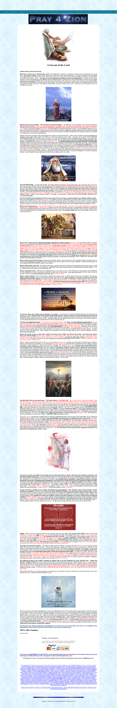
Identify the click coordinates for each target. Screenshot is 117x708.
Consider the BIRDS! (91, 669)
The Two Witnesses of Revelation (46, 668)
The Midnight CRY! (26, 665)
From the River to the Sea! (42, 667)
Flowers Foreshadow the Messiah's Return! (32, 681)
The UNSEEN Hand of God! (54, 673)
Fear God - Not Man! (60, 671)
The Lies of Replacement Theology (42, 676)
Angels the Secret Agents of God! (38, 680)
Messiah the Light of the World (72, 683)
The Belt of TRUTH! (62, 665)
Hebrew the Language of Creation (67, 682)
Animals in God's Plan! (90, 680)
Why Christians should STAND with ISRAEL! (41, 677)
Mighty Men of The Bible (76, 681)
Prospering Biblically (53, 680)
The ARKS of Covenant (62, 668)
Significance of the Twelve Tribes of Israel (86, 682)
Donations (31, 687)
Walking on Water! (25, 680)
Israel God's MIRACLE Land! (57, 667)
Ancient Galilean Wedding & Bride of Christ (43, 671)
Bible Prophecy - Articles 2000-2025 (64, 687)
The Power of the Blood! (79, 676)
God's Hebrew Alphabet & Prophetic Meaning (54, 674)
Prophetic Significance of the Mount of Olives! (37, 669)
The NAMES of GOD (59, 683)
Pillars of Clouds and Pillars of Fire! (61, 677)
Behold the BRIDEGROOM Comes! (77, 668)
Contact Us (37, 687)
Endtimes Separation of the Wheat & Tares (76, 671)
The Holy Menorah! (37, 674)
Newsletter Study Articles (80, 687)
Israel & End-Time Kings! (54, 672)
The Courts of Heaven (70, 667)
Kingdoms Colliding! (26, 671)
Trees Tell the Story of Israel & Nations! (71, 672)
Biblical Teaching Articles (60, 689)
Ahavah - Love (49, 683)
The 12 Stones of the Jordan (39, 673)
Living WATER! (71, 665)
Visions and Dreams (86, 683)
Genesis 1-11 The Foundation (57, 669)
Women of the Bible (88, 681)
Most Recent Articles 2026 (47, 687)
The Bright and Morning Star (77, 680)
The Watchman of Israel (27, 683)
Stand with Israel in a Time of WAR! (86, 667)
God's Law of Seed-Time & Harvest (85, 673)
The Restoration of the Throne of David (75, 669)
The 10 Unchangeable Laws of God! (40, 678)
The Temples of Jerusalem (68, 673)
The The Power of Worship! (89, 678)
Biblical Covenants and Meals (61, 681)
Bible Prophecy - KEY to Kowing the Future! (77, 674)
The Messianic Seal (64, 680)
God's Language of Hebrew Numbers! (72, 678)
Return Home (24, 687)
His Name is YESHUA (39, 683)
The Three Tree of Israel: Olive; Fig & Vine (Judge (45, 682)
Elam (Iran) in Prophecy (50, 665)
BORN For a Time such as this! (84, 665)
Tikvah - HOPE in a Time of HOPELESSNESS (35, 672)
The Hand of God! (75, 677)
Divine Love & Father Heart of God (29, 668)
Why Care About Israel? (37, 665)
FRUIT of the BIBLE (49, 681)
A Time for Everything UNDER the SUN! (62, 676)
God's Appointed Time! (88, 672)
